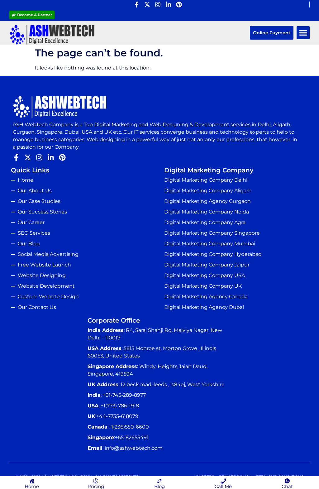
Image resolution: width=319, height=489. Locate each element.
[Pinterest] (179, 4)
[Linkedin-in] (168, 4)
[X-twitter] (147, 4)
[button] (303, 32)
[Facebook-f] (137, 4)
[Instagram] (158, 4)
